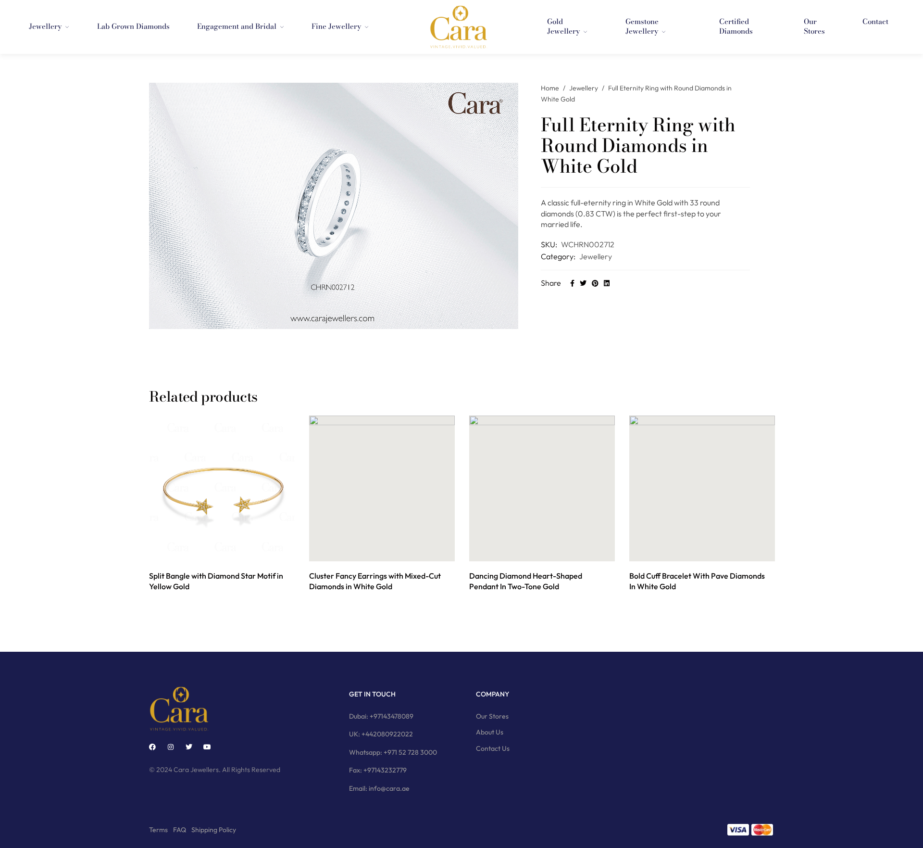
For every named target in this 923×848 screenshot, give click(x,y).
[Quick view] (233, 551)
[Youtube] (207, 747)
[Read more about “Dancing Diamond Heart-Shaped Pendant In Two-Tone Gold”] (531, 551)
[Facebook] (152, 747)
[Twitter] (189, 747)
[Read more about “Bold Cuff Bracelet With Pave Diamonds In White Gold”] (691, 551)
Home (550, 88)
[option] (222, 505)
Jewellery (583, 88)
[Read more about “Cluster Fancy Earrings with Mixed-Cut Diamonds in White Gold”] (371, 551)
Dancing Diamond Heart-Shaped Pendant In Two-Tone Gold (525, 581)
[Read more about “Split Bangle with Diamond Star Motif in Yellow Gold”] (211, 551)
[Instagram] (170, 747)
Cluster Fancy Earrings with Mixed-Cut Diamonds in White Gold (375, 581)
